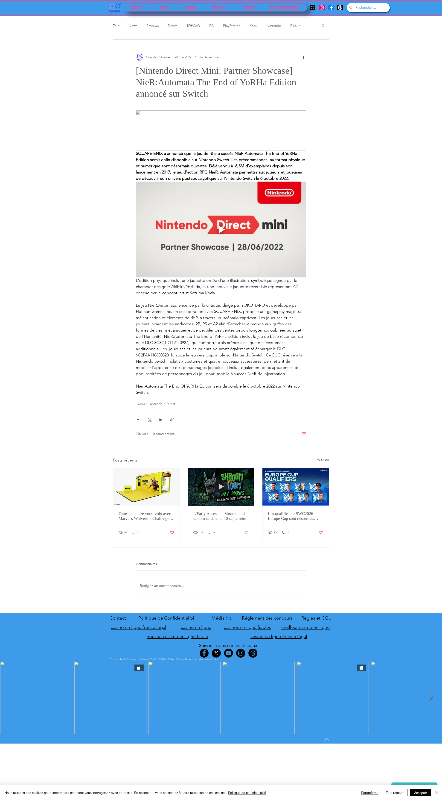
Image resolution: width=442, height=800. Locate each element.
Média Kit (221, 618)
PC (211, 26)
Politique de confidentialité (247, 792)
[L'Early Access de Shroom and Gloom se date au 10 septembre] (221, 487)
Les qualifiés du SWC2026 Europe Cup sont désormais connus (291, 516)
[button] (323, 25)
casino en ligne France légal (278, 636)
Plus (293, 26)
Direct (170, 404)
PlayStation (231, 26)
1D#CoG (193, 26)
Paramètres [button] (369, 792)
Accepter (420, 792)
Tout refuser (395, 792)
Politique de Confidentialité (166, 618)
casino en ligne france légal (138, 627)
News (133, 26)
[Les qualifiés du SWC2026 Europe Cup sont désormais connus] (295, 487)
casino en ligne (196, 627)
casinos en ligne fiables (247, 627)
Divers (172, 26)
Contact (118, 618)
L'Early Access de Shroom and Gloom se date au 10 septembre (219, 516)
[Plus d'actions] (303, 57)
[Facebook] (331, 7)
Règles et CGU (316, 618)
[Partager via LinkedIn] (160, 419)
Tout (116, 26)
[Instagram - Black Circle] (240, 653)
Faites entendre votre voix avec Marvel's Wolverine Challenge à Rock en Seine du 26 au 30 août (145, 516)
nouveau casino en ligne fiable (177, 636)
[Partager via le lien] (172, 419)
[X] (312, 7)
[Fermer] (436, 792)
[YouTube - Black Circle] (228, 653)
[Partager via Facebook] (138, 419)
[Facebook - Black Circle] (204, 653)
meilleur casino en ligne (305, 627)
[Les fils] (340, 7)
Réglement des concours (267, 618)
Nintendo (274, 26)
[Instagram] (322, 7)
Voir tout (323, 459)
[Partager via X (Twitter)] (149, 419)
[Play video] (221, 229)
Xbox (253, 26)
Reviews (152, 26)
